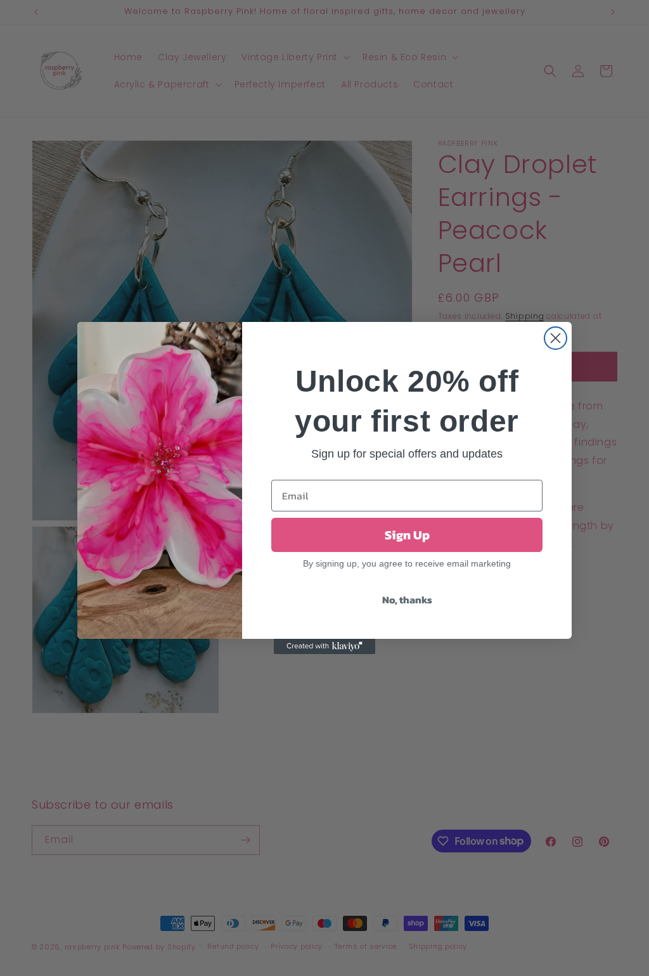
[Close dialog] (555, 338)
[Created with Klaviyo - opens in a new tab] (324, 646)
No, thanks (407, 599)
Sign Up (407, 534)
